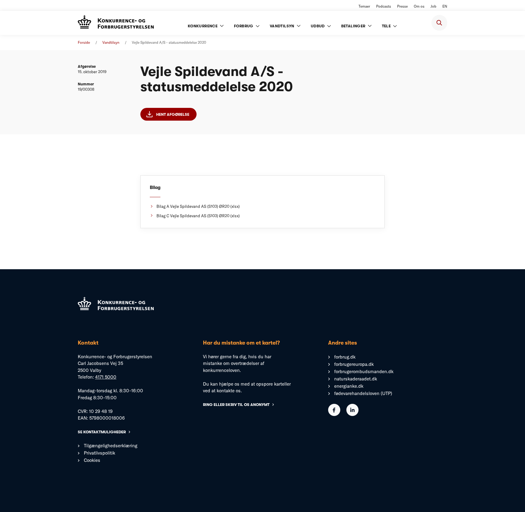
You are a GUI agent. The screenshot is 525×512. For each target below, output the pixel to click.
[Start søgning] (439, 23)
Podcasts (383, 6)
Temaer (364, 6)
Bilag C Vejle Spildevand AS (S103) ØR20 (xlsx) (198, 215)
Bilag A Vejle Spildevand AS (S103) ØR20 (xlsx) (198, 206)
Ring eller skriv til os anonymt (236, 404)
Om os (419, 6)
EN (444, 6)
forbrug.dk (344, 357)
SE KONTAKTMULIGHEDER (102, 432)
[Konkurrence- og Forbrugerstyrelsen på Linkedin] (352, 414)
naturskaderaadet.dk (355, 379)
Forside (84, 42)
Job (433, 6)
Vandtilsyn (110, 42)
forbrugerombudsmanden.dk (363, 371)
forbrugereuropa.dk (354, 364)
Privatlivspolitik (99, 453)
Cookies (92, 460)
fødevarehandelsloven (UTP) (363, 393)
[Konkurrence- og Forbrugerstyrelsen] (116, 22)
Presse (402, 6)
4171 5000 (105, 377)
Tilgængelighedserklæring (110, 445)
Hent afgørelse (172, 114)
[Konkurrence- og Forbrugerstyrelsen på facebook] (334, 414)
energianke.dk (348, 386)
